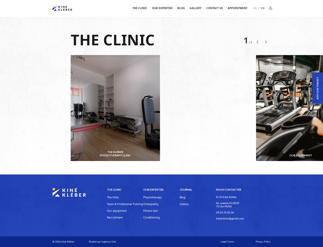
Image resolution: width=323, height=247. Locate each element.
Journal (186, 189)
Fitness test (150, 211)
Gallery (196, 8)
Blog (181, 8)
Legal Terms (227, 241)
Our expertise (162, 8)
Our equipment (117, 211)
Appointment (237, 8)
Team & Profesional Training (125, 204)
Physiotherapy (152, 197)
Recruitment (115, 217)
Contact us (214, 8)
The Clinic (139, 8)
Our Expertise (153, 189)
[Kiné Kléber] (62, 8)
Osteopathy (150, 204)
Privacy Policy (263, 241)
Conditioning (151, 217)
